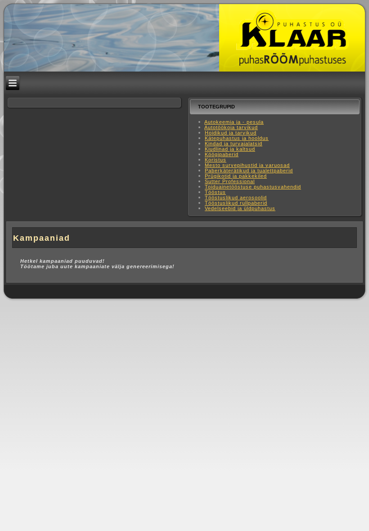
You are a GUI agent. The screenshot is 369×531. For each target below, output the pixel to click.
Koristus (215, 159)
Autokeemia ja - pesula (234, 122)
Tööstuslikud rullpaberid (236, 203)
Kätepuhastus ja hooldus (237, 138)
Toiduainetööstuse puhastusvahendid (253, 186)
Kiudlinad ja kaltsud (230, 149)
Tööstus (215, 192)
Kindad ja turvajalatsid (233, 143)
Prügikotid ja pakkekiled (236, 176)
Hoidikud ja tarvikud (230, 132)
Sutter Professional (230, 181)
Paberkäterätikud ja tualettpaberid (249, 170)
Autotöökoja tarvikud (231, 127)
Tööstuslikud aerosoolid (236, 197)
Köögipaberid (221, 154)
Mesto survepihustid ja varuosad (247, 165)
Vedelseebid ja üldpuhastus (240, 208)
